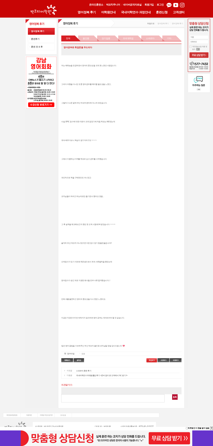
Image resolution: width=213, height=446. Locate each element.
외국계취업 (128, 38)
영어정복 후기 (87, 12)
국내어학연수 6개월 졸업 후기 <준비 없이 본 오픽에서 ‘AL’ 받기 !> (102, 375)
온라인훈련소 (96, 4)
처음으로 (150, 23)
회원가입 (149, 4)
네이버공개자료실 (132, 4)
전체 (68, 38)
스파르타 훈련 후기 (83, 371)
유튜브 (175, 5)
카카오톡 (169, 5)
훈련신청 (161, 12)
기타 (169, 38)
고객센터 (178, 12)
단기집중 (106, 38)
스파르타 (150, 38)
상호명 (38, 426)
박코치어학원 (44, 10)
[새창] (11, 414)
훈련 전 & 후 (37, 46)
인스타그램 (182, 5)
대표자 (98, 426)
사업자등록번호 (128, 426)
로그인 (160, 4)
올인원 (86, 38)
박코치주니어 (113, 4)
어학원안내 (108, 12)
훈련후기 (35, 39)
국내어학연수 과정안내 (136, 12)
